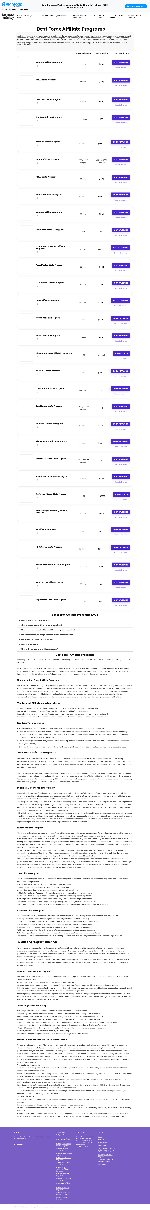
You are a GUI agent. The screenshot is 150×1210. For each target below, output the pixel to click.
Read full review (121, 68)
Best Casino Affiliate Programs (63, 1184)
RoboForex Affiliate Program (50, 229)
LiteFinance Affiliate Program (50, 388)
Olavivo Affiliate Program (30, 910)
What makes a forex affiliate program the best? (41, 625)
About (112, 17)
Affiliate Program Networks (62, 1198)
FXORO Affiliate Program (48, 318)
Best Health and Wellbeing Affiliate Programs (62, 1169)
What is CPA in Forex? (30, 644)
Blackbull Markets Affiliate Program (53, 564)
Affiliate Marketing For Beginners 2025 (55, 16)
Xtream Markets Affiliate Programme (54, 353)
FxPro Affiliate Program (47, 300)
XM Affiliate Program (46, 80)
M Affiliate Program (29, 873)
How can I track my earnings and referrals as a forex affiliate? (47, 635)
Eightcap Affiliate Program (49, 117)
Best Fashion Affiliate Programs (63, 1159)
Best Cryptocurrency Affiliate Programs (63, 1145)
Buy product (121, 353)
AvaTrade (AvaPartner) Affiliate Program (52, 511)
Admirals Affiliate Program (49, 194)
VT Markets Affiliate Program (50, 282)
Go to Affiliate (120, 247)
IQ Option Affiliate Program (49, 547)
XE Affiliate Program (46, 529)
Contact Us (102, 1164)
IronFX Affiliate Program (47, 159)
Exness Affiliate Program (30, 827)
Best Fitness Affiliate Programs (63, 1163)
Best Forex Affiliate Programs (62, 1189)
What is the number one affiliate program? (39, 649)
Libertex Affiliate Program (48, 99)
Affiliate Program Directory (80, 16)
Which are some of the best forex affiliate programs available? (48, 630)
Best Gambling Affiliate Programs (64, 1154)
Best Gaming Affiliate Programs (63, 1179)
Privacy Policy (102, 1143)
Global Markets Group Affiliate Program (51, 247)
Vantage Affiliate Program (49, 62)
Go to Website (121, 265)
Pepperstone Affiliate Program (51, 599)
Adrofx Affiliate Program (48, 335)
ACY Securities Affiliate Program (51, 494)
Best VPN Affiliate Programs (62, 1149)
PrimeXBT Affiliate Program (49, 423)
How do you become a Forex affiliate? (37, 639)
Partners (101, 1140)
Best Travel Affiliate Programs (63, 1175)
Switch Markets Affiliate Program (52, 476)
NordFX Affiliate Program (48, 370)
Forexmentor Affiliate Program (51, 459)
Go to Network (120, 142)
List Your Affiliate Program (134, 16)
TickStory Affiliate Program (49, 406)
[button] (75, 620)
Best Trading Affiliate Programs (63, 1140)
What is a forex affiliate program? (35, 620)
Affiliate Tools (101, 16)
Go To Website (121, 62)
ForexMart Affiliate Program (49, 265)
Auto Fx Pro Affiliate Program (50, 582)
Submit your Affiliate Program (105, 1156)
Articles (122, 15)
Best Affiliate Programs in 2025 (27, 16)
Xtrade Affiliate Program (48, 141)
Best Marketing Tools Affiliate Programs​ (63, 1193)
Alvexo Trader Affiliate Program (51, 441)
